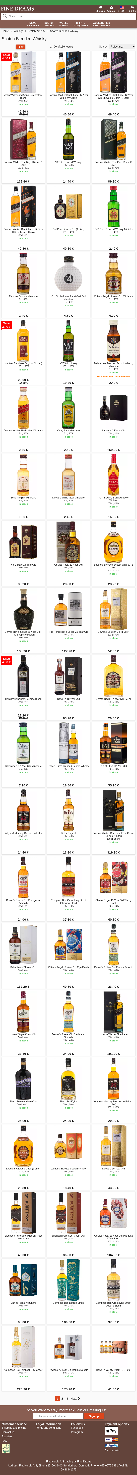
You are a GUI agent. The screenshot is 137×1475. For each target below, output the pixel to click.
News (33, 24)
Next (74, 1398)
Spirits (81, 24)
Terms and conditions (48, 1427)
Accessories (101, 24)
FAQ (4, 1440)
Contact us (8, 1432)
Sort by (103, 46)
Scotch (49, 24)
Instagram (77, 1432)
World (63, 24)
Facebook (77, 1427)
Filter (21, 46)
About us (7, 1436)
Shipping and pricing (14, 1427)
